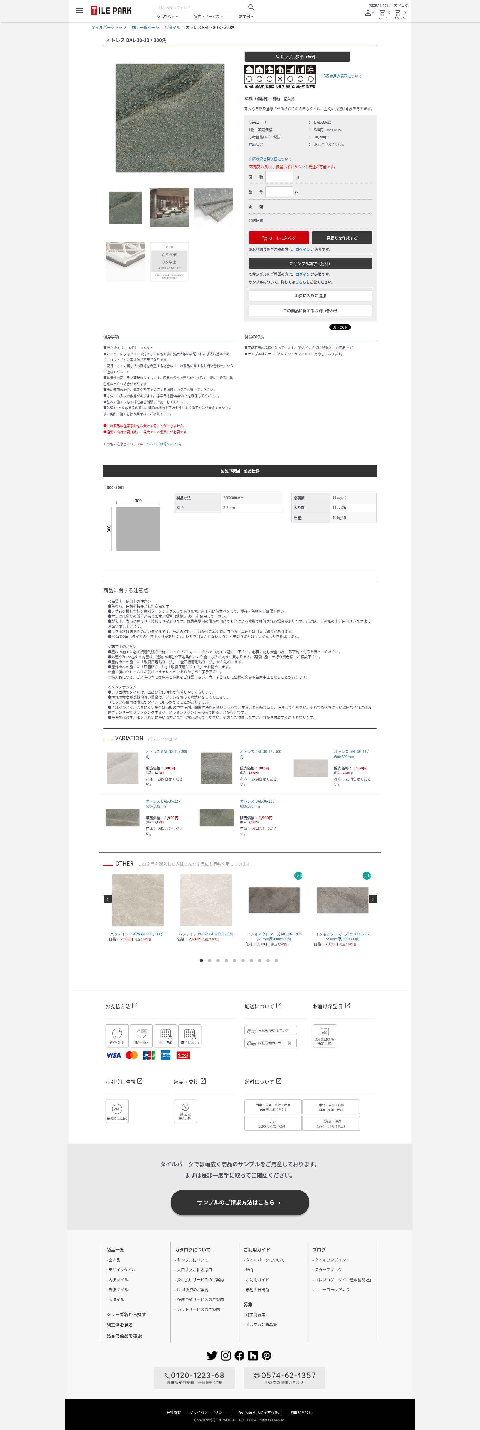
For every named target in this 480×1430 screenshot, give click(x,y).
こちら (300, 281)
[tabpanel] (169, 117)
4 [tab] (227, 961)
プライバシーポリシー (208, 1412)
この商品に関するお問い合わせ (310, 310)
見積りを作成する (342, 238)
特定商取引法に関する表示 (260, 1412)
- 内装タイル (117, 1279)
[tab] (125, 208)
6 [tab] (244, 961)
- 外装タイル (117, 1289)
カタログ (401, 5)
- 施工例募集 (254, 1314)
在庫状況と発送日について (270, 158)
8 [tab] (261, 961)
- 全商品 (113, 1259)
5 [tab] (236, 961)
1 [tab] (202, 961)
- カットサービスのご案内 (197, 1309)
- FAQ (248, 1269)
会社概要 (174, 1412)
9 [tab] (269, 961)
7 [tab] (252, 961)
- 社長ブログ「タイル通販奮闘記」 (342, 1279)
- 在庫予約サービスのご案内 (199, 1299)
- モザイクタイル (121, 1269)
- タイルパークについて (264, 1259)
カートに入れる (282, 238)
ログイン (303, 249)
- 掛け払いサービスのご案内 (199, 1279)
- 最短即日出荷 (256, 1289)
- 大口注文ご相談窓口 (193, 1269)
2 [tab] (211, 961)
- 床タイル (115, 1299)
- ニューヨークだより (331, 1289)
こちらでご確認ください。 (163, 443)
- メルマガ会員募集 (260, 1324)
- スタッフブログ (327, 1269)
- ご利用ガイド (256, 1279)
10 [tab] (277, 961)
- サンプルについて (191, 1259)
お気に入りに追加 (310, 295)
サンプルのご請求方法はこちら (240, 1202)
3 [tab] (219, 961)
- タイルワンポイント (331, 1259)
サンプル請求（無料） (299, 56)
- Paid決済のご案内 (192, 1289)
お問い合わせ (379, 5)
